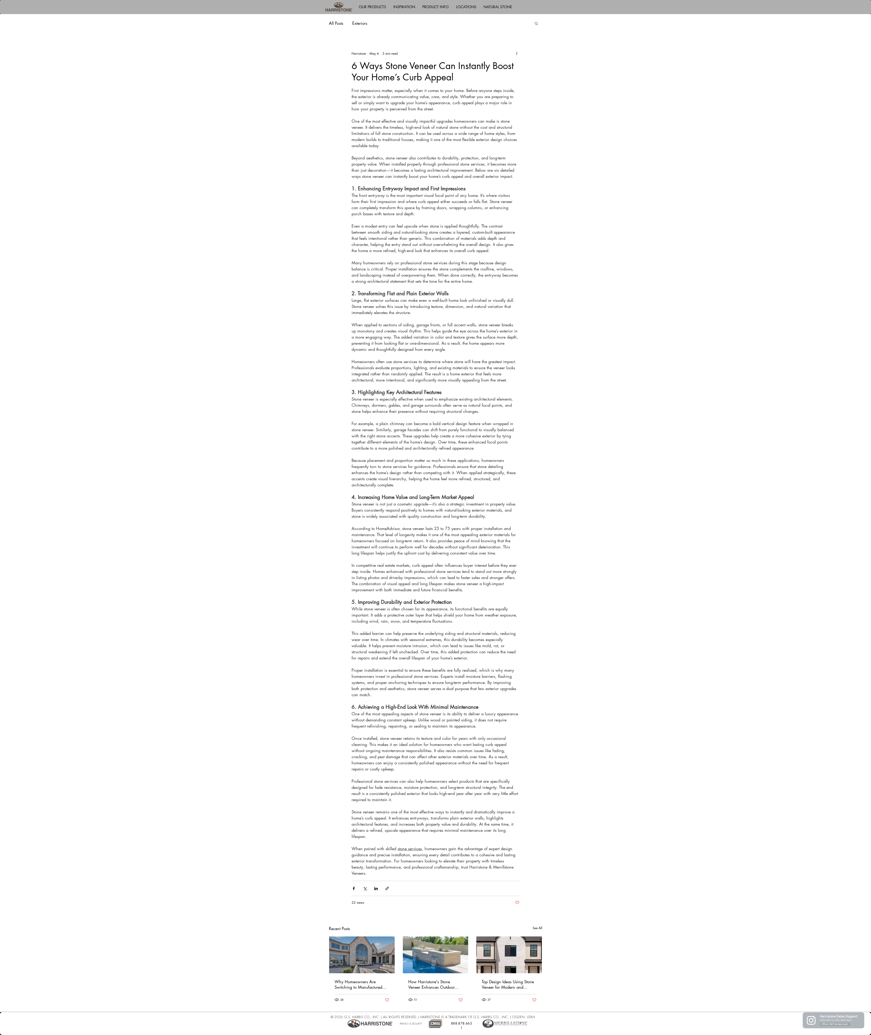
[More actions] (516, 53)
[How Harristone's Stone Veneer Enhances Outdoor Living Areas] (435, 954)
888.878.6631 (461, 1025)
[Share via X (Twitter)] (365, 888)
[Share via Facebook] (354, 888)
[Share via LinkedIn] (376, 888)
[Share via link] (387, 888)
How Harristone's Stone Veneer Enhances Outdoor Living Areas (431, 984)
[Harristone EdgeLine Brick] (509, 954)
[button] (372, 6)
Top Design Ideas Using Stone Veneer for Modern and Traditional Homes (508, 984)
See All (537, 928)
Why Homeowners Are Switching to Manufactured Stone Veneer (358, 984)
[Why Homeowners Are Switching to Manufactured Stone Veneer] (362, 954)
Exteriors (359, 23)
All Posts (336, 23)
